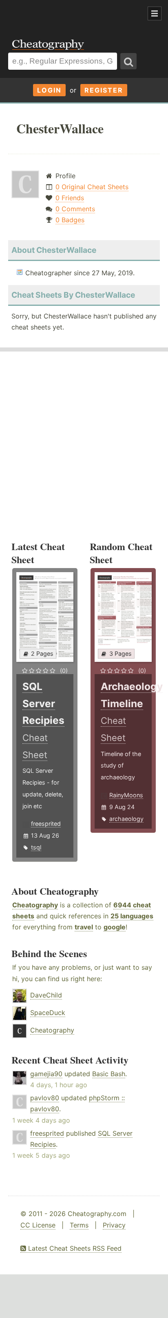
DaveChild (46, 995)
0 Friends (69, 198)
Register (103, 90)
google (115, 927)
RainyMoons (126, 795)
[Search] (128, 61)
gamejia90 (46, 1074)
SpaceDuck (47, 1012)
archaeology (126, 818)
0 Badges (69, 220)
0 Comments (75, 209)
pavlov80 (44, 1098)
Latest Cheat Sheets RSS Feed (74, 1248)
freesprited (46, 823)
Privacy (114, 1225)
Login (49, 90)
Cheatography (35, 905)
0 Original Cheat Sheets (91, 187)
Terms (79, 1225)
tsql (36, 847)
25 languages (132, 916)
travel (84, 927)
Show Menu (154, 13)
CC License (37, 1225)
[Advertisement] (65, 14)
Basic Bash (108, 1074)
